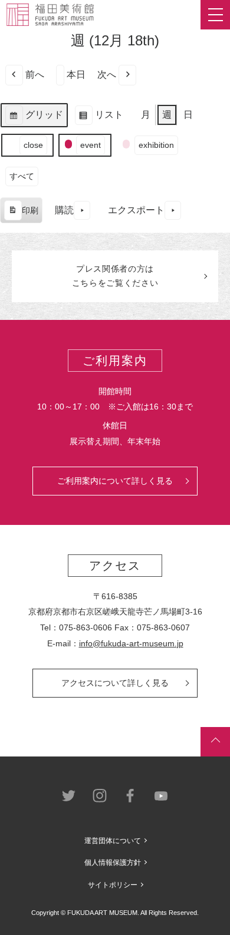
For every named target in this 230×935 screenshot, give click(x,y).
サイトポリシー (112, 885)
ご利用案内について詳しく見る (115, 480)
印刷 (21, 215)
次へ (106, 75)
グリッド (34, 119)
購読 (64, 210)
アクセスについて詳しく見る (115, 683)
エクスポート (136, 210)
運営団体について (112, 841)
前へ (34, 75)
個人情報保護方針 (112, 862)
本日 (76, 75)
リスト (98, 119)
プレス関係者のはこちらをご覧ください (115, 276)
